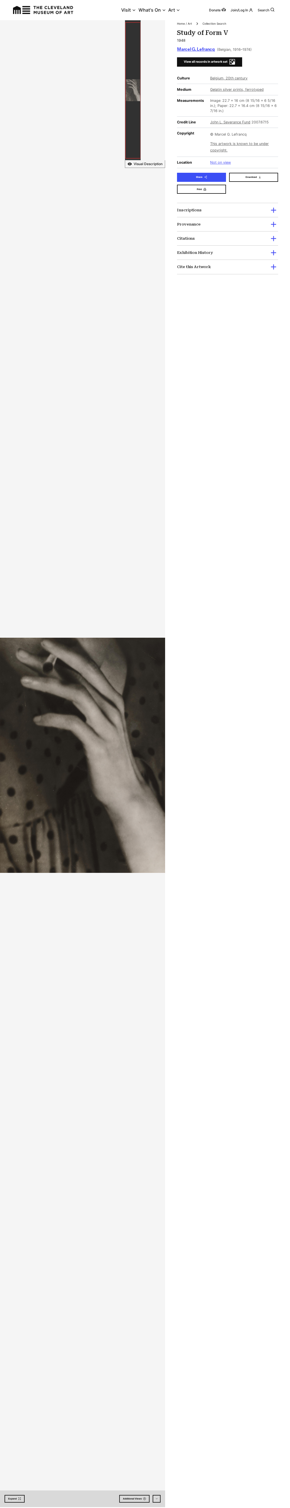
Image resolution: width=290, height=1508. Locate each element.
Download (251, 177)
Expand (12, 1498)
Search (263, 10)
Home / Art (184, 23)
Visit (126, 10)
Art (171, 10)
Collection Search (214, 23)
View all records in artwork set (205, 62)
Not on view (220, 162)
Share (199, 177)
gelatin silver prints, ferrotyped (237, 89)
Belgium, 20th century (229, 78)
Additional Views (132, 1498)
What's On (149, 10)
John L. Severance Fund (230, 122)
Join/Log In (239, 10)
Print (199, 189)
